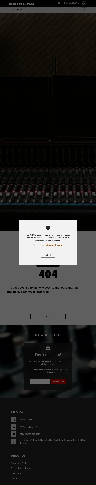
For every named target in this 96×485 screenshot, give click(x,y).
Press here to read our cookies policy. (48, 245)
